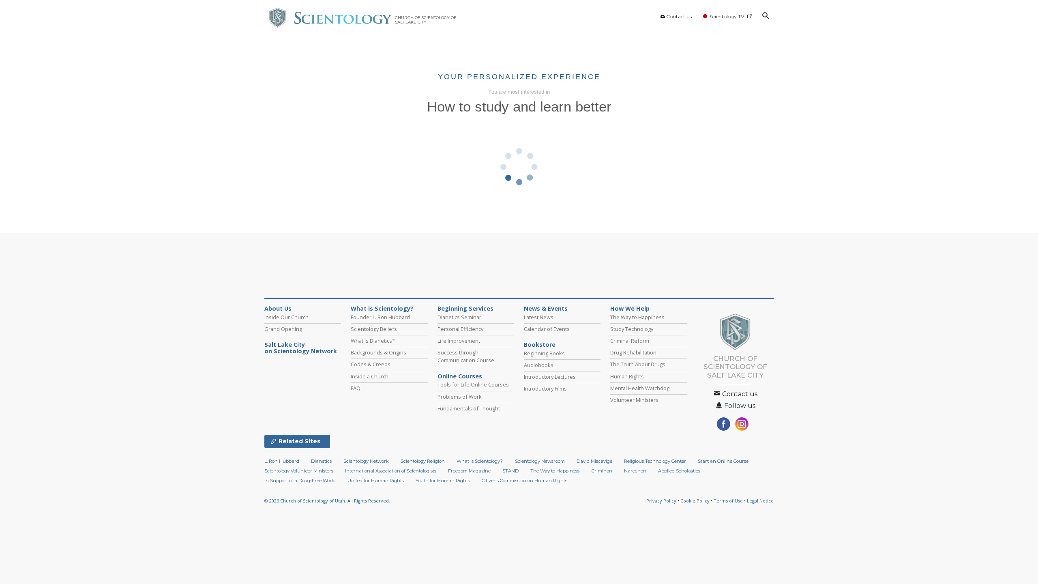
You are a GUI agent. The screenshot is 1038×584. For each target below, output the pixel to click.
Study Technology (631, 329)
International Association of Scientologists (390, 471)
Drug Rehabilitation (633, 352)
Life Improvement (459, 340)
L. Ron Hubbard (281, 461)
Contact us (679, 16)
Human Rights (627, 376)
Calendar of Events (547, 329)
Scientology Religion (423, 461)
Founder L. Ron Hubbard (380, 317)
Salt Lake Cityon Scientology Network (300, 347)
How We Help (630, 308)
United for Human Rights (375, 480)
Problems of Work (460, 396)
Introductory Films (545, 388)
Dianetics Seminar (459, 317)
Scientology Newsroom (540, 461)
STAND (510, 471)
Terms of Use (728, 501)
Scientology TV (727, 16)
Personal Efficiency (460, 329)
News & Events (546, 308)
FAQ (355, 388)
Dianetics (321, 461)
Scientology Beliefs (374, 329)
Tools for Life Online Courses (473, 384)
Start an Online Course (723, 461)
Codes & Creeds (370, 364)
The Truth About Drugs (637, 364)
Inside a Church (369, 376)
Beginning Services (465, 308)
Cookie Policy (695, 501)
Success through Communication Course (466, 356)
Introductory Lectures (550, 376)
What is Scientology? (382, 308)
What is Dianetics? (373, 340)
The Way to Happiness (637, 317)
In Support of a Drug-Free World (300, 480)
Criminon (602, 471)
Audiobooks (538, 365)
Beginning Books (544, 353)
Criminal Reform (629, 340)
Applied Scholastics (679, 471)
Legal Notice (760, 501)
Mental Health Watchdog (639, 388)
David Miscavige (594, 461)
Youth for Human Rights (443, 480)
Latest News (538, 317)
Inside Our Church (286, 317)
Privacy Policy (661, 501)
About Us (278, 308)
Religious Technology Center (655, 461)
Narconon (635, 471)
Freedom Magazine (469, 471)
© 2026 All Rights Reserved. (327, 501)
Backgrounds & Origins (378, 352)
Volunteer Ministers (634, 400)
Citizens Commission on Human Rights (524, 480)
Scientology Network (366, 461)
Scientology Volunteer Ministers (298, 471)
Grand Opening (283, 329)
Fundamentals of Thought (469, 408)
